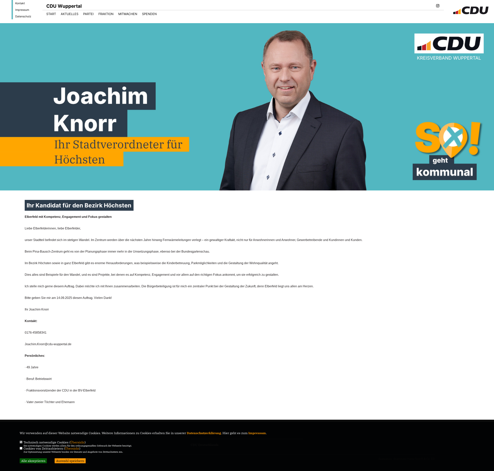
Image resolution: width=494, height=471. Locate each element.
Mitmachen (127, 13)
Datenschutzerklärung (204, 433)
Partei (88, 13)
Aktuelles (69, 13)
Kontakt (20, 3)
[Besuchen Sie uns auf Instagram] (437, 6)
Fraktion (105, 13)
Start (51, 13)
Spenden (149, 13)
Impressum (22, 9)
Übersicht (77, 442)
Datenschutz (23, 16)
